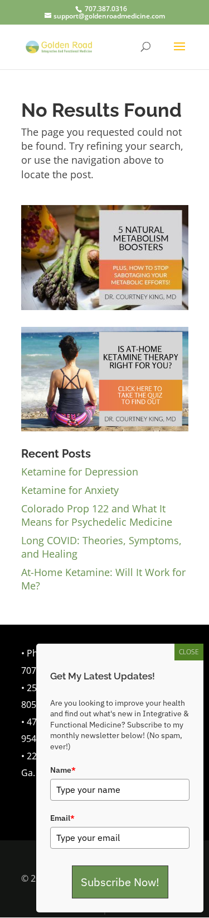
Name (63, 770)
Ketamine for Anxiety (70, 490)
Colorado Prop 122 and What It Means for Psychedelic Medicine (96, 515)
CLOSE (189, 652)
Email (62, 818)
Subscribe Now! (120, 882)
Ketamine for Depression (79, 471)
